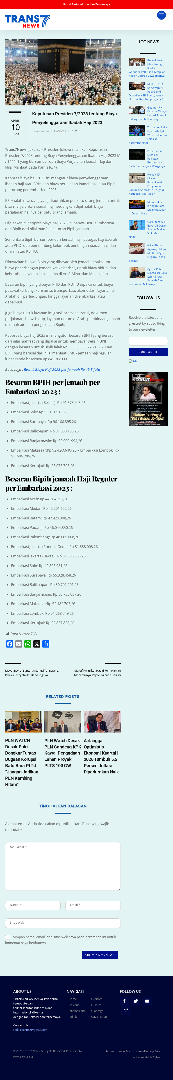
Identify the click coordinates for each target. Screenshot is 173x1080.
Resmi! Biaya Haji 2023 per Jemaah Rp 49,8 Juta (62, 369)
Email (75, 905)
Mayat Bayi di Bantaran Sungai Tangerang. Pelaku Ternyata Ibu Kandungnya (32, 672)
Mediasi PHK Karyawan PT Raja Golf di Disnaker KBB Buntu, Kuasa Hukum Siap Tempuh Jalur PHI (147, 91)
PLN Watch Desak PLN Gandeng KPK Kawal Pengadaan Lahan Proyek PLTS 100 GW (62, 753)
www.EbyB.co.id (23, 1057)
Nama (15, 905)
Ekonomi (60, 131)
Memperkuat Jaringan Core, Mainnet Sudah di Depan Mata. (147, 207)
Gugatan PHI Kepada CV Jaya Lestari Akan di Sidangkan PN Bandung (148, 113)
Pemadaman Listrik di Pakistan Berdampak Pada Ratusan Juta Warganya (147, 158)
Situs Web (17, 922)
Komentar (18, 846)
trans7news (40, 131)
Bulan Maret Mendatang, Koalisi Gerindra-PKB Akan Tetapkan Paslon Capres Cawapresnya (147, 68)
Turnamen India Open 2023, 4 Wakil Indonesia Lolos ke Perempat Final (148, 135)
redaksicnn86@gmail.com (30, 1030)
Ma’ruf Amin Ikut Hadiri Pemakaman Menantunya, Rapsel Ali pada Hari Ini (97, 672)
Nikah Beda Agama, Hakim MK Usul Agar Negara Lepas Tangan (147, 253)
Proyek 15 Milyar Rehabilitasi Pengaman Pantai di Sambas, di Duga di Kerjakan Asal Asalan (146, 184)
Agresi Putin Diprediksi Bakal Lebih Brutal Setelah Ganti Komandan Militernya (148, 276)
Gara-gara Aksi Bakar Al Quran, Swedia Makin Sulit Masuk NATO (148, 229)
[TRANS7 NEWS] (27, 25)
